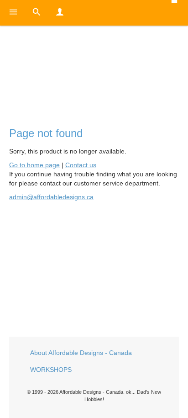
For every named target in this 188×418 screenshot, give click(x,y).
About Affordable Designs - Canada (81, 352)
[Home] (94, 69)
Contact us (80, 165)
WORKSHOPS (51, 369)
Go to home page (34, 165)
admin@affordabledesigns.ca (51, 197)
